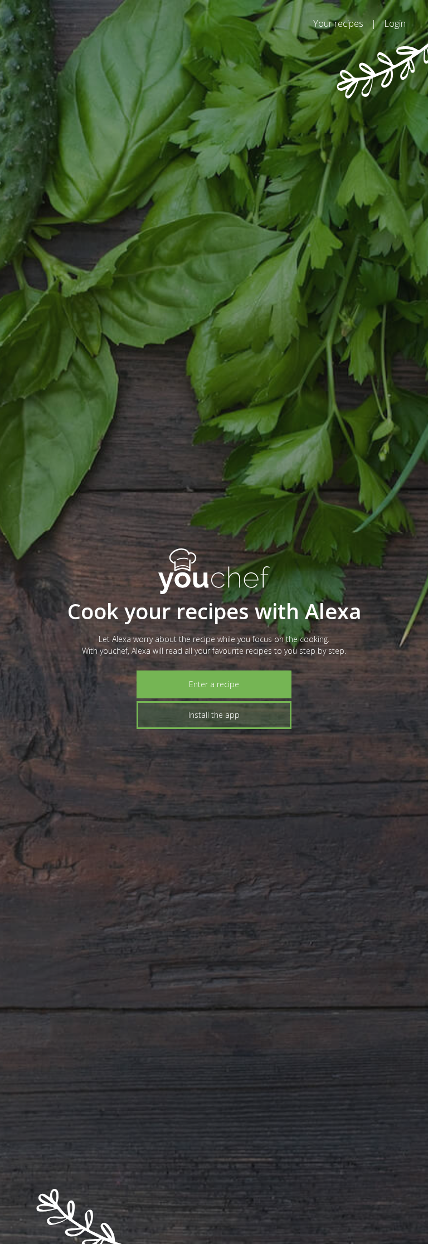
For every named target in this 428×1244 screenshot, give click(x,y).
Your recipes (338, 23)
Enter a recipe (214, 684)
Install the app (214, 715)
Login (395, 23)
